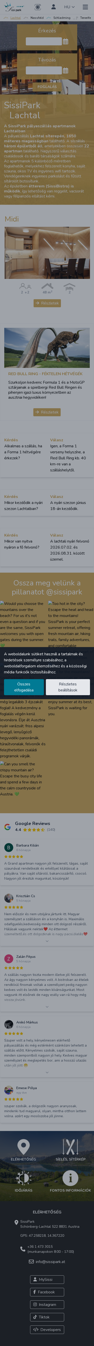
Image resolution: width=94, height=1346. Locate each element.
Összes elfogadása (24, 687)
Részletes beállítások (67, 687)
